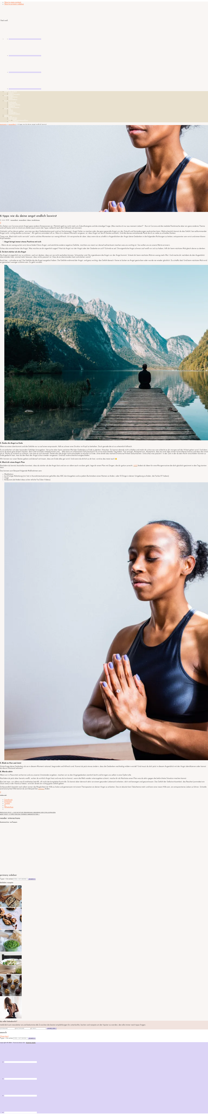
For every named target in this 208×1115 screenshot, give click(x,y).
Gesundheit (12, 124)
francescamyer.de (10, 12)
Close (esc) (4, 1036)
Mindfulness (36, 220)
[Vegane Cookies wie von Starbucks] (11, 929)
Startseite (3, 124)
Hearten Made (31, 1042)
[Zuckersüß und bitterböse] (11, 1018)
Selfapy (41, 789)
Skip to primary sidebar (14, 4)
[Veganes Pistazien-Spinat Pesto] (11, 973)
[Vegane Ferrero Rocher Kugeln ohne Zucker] (11, 996)
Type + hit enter (6, 879)
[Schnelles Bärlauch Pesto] (11, 951)
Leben (29, 220)
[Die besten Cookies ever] (11, 907)
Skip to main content (12, 2)
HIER (135, 466)
